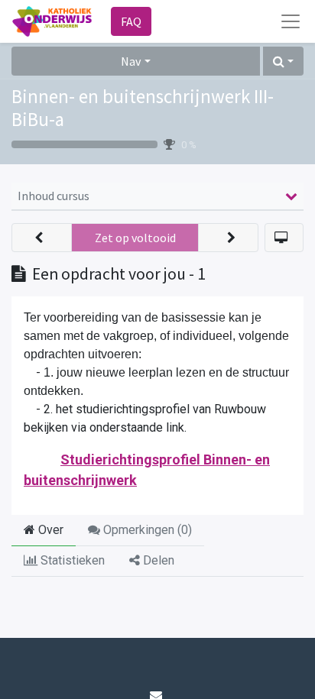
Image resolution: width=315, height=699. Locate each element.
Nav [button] (131, 61)
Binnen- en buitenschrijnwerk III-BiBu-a (142, 107)
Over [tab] (49, 530)
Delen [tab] (157, 560)
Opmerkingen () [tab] (146, 530)
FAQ (131, 21)
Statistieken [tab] (71, 560)
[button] (283, 61)
